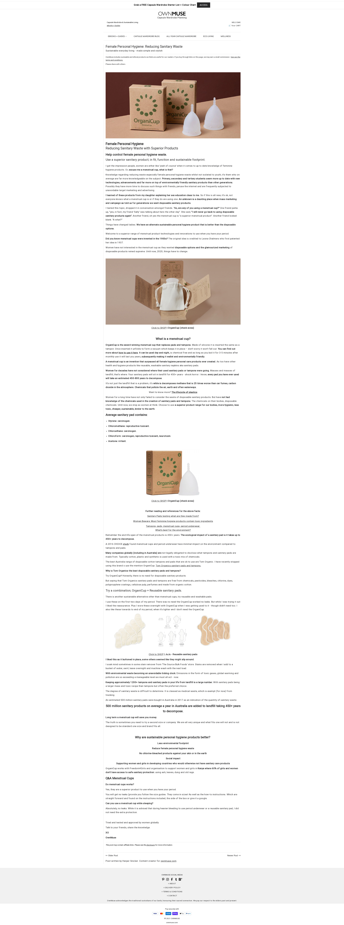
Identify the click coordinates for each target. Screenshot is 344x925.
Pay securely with (172, 909)
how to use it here (128, 352)
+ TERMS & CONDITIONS (172, 891)
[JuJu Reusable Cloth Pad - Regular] (173, 649)
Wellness (226, 36)
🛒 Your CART (235, 25)
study (126, 544)
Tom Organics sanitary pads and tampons (178, 565)
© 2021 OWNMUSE (172, 918)
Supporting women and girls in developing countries (144, 763)
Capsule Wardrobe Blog (147, 36)
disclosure (150, 845)
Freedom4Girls (138, 768)
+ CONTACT (172, 896)
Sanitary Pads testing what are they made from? (173, 516)
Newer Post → (234, 855)
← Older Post (112, 855)
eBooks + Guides (116, 36)
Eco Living (208, 36)
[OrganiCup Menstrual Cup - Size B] (173, 138)
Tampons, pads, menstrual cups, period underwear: (173, 526)
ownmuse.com (172, 922)
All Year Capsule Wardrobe (181, 36)
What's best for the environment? (173, 530)
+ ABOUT (172, 883)
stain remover (148, 664)
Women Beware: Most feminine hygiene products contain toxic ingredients (173, 521)
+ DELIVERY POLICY (172, 887)
